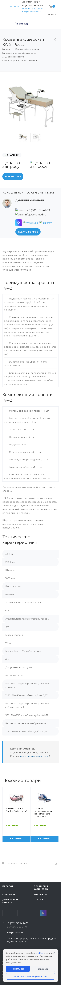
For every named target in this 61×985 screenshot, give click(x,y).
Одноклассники (28, 913)
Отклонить (42, 969)
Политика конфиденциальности (30, 976)
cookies (39, 953)
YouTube (20, 913)
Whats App (36, 913)
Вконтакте (5, 913)
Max (43, 913)
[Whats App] (30, 223)
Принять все (18, 968)
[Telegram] (45, 223)
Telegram (13, 913)
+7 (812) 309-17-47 (32, 5)
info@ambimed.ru (32, 11)
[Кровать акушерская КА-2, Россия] (30, 105)
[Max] (18, 222)
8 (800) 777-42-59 (39, 210)
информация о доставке (34, 756)
